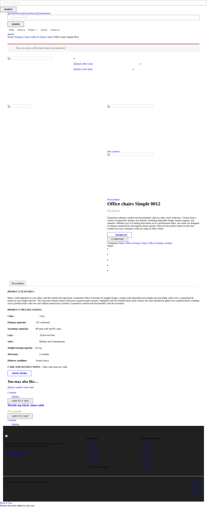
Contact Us (94, 450)
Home (11, 30)
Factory (44, 30)
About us (21, 30)
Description (18, 283)
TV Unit (147, 461)
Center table (148, 456)
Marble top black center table (26, 405)
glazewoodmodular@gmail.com (20, 452)
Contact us (54, 30)
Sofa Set (147, 445)
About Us (94, 445)
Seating (18, 37)
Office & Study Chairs (41, 37)
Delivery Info (95, 456)
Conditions (94, 461)
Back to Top (6, 503)
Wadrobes (147, 450)
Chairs (26, 37)
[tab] (17, 283)
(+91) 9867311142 (14, 455)
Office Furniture (156, 243)
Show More (19, 373)
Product (31, 30)
